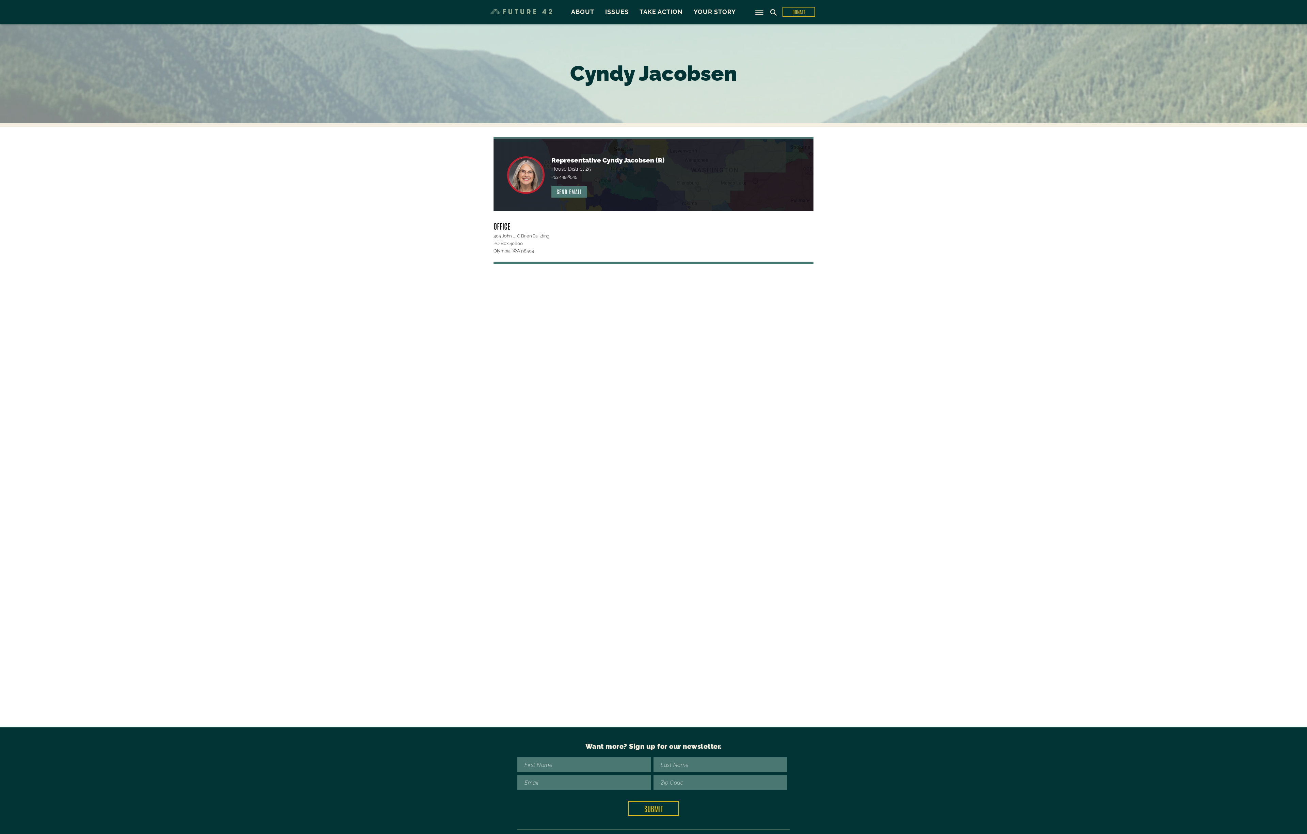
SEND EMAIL (569, 191)
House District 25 (571, 169)
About (582, 11)
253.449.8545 (564, 176)
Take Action (661, 11)
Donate (799, 12)
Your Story (715, 11)
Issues (617, 11)
